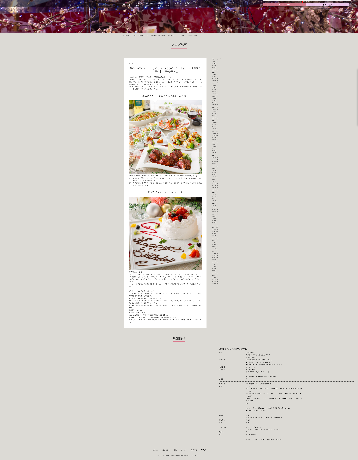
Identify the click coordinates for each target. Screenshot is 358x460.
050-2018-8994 (285, 5)
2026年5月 (215, 67)
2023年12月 (215, 131)
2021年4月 (215, 201)
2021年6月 (215, 196)
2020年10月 (215, 214)
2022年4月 (215, 174)
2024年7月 (215, 115)
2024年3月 (215, 124)
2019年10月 (215, 231)
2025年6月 (215, 92)
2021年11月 (215, 185)
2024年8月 (215, 113)
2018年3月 (215, 273)
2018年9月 (215, 260)
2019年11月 (215, 229)
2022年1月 (215, 181)
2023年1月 (215, 155)
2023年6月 (215, 144)
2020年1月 (215, 225)
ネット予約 (328, 5)
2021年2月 (215, 205)
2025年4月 (215, 96)
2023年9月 (215, 137)
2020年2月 (215, 222)
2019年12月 (215, 227)
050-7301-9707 (140, 310)
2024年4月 (215, 122)
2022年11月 (215, 159)
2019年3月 (215, 246)
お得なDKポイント (307, 1)
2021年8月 (215, 192)
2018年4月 (215, 270)
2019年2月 (215, 249)
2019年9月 (215, 233)
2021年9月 (215, 190)
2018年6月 (215, 266)
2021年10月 (215, 188)
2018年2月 (215, 275)
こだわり (155, 450)
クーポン (184, 450)
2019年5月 (215, 242)
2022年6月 (215, 170)
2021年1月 (215, 207)
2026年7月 (215, 63)
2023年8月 (215, 140)
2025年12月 (215, 78)
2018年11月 (215, 255)
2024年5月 (215, 120)
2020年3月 (215, 220)
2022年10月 (215, 161)
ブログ (203, 450)
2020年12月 (215, 209)
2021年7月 (215, 194)
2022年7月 (215, 168)
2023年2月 (215, 153)
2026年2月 (215, 74)
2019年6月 (215, 240)
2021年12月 (215, 183)
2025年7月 (215, 89)
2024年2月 (215, 126)
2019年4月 (215, 244)
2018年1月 (215, 277)
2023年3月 (215, 150)
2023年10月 (215, 135)
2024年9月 (215, 111)
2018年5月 (215, 268)
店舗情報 (194, 450)
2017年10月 (215, 284)
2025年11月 (215, 81)
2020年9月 (215, 216)
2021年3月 (215, 203)
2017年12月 (215, 279)
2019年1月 (215, 251)
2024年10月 (215, 109)
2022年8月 (215, 166)
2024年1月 (215, 129)
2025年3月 (215, 98)
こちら (143, 312)
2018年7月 (215, 264)
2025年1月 (215, 102)
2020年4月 (215, 218)
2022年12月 (215, 157)
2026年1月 (215, 76)
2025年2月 (215, 100)
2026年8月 (215, 61)
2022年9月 (215, 163)
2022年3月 (215, 177)
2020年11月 (215, 212)
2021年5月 (215, 198)
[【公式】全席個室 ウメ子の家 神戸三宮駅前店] (127, 4)
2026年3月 (215, 72)
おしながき (166, 450)
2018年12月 (215, 253)
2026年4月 (215, 70)
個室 (175, 450)
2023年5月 (215, 146)
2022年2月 (215, 179)
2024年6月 (215, 118)
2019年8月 (215, 236)
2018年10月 (215, 257)
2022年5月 (215, 172)
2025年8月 (215, 87)
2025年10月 (215, 83)
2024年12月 (215, 105)
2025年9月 (215, 85)
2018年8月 (215, 262)
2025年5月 (215, 94)
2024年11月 (215, 107)
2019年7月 (215, 238)
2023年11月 (215, 133)
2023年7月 (215, 142)
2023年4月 (215, 148)
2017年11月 (215, 281)
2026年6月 (215, 65)
